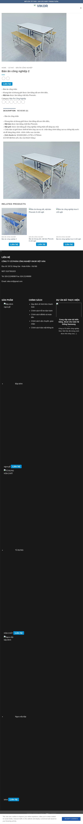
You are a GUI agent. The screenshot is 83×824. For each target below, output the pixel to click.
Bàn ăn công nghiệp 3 (9, 239)
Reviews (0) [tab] (22, 111)
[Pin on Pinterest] (19, 102)
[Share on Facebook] (7, 102)
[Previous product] (8, 78)
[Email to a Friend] (15, 102)
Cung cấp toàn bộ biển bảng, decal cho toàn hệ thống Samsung (69, 322)
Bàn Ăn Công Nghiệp (24, 68)
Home (4, 68)
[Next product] (3, 78)
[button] (3, 8)
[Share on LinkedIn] (23, 102)
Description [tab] (9, 111)
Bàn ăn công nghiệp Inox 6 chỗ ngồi (68, 239)
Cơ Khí (11, 68)
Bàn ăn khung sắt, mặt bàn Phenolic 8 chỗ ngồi (41, 240)
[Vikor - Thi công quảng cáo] (41, 8)
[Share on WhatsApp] (3, 102)
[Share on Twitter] (11, 102)
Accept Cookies (71, 819)
